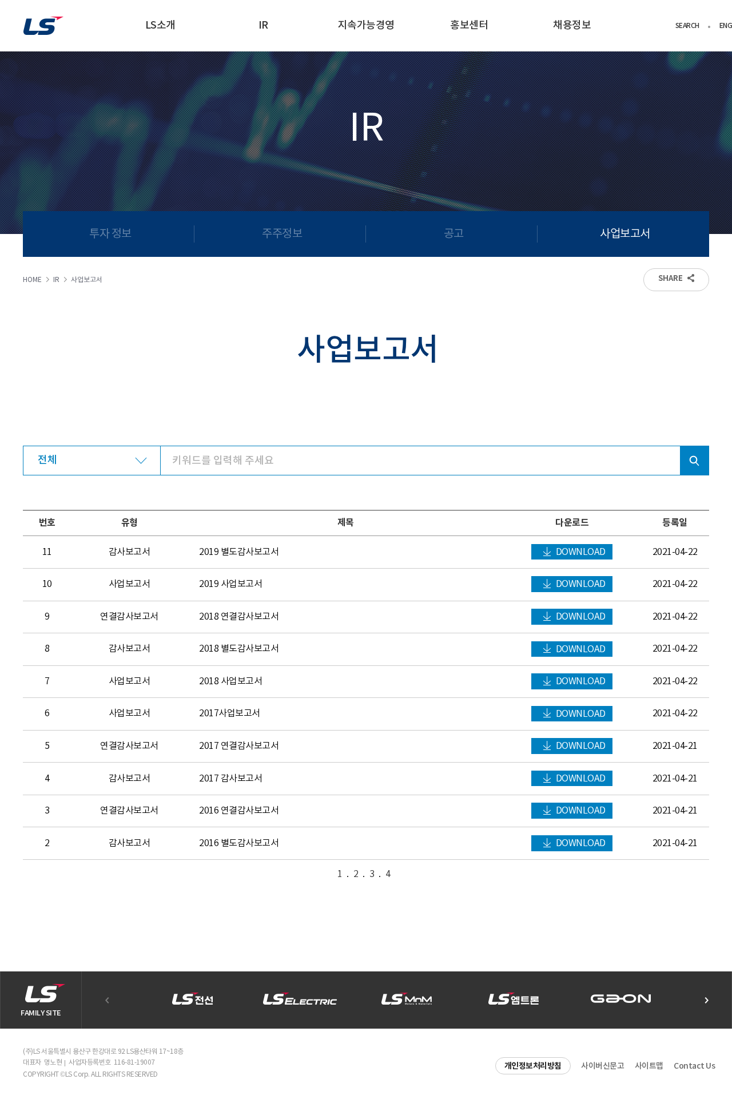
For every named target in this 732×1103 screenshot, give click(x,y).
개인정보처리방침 (533, 1066)
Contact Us (694, 1066)
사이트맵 (649, 1066)
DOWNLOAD (581, 552)
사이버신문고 (602, 1066)
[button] (706, 1000)
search (694, 460)
